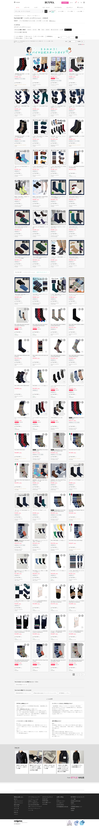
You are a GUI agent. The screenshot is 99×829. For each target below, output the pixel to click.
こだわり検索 (79, 11)
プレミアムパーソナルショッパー (34, 808)
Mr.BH (16, 85)
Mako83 (70, 85)
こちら (22, 713)
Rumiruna (53, 429)
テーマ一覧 (16, 810)
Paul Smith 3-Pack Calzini (20, 449)
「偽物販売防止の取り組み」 (25, 709)
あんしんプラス (65, 710)
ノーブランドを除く (40, 36)
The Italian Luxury (72, 429)
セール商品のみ (20, 36)
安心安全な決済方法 (60, 804)
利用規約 (72, 802)
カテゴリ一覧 (16, 808)
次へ (83, 674)
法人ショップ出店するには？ (33, 802)
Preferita (52, 206)
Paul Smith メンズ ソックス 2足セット (40, 385)
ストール (34, 29)
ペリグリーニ (53, 85)
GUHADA (16, 334)
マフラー (29, 29)
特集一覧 (15, 799)
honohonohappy (18, 206)
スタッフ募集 (73, 799)
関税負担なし (50, 36)
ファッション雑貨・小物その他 (21, 32)
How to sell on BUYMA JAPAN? (33, 804)
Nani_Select (17, 580)
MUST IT (34, 397)
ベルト (43, 29)
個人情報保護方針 (17, 823)
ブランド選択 (70, 11)
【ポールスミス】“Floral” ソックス (39, 510)
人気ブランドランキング (18, 802)
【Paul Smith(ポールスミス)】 (57, 417)
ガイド (58, 799)
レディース (26, 7)
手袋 (39, 29)
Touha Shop (53, 304)
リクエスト (80, 7)
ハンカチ (61, 29)
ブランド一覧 (16, 806)
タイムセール (29, 36)
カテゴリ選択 (61, 11)
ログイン (71, 2)
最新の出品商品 (17, 804)
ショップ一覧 (30, 810)
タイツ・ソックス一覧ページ (33, 15)
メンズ (35, 7)
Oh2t (52, 334)
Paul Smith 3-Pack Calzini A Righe (75, 540)
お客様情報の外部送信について (76, 806)
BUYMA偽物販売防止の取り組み (62, 806)
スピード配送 (29, 38)
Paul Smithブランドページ (19, 15)
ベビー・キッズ (45, 7)
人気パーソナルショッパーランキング (35, 806)
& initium (16, 176)
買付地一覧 (16, 812)
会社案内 (72, 810)
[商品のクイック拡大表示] (25, 58)
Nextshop (34, 550)
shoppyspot (53, 397)
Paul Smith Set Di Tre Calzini (74, 449)
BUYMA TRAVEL (45, 800)
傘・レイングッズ (54, 29)
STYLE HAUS (44, 804)
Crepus (34, 85)
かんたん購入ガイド (60, 802)
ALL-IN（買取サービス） (46, 802)
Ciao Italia (17, 459)
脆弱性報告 (73, 808)
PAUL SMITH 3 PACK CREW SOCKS (22, 385)
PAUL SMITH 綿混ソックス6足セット (58, 540)
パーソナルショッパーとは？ (33, 799)
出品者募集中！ (65, 2)
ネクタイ (47, 29)
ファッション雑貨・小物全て (20, 29)
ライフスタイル (58, 7)
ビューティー (70, 7)
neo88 (70, 304)
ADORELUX (35, 670)
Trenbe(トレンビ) (72, 176)
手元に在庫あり (20, 38)
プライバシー (73, 804)
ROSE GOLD (35, 489)
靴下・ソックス (68, 29)
